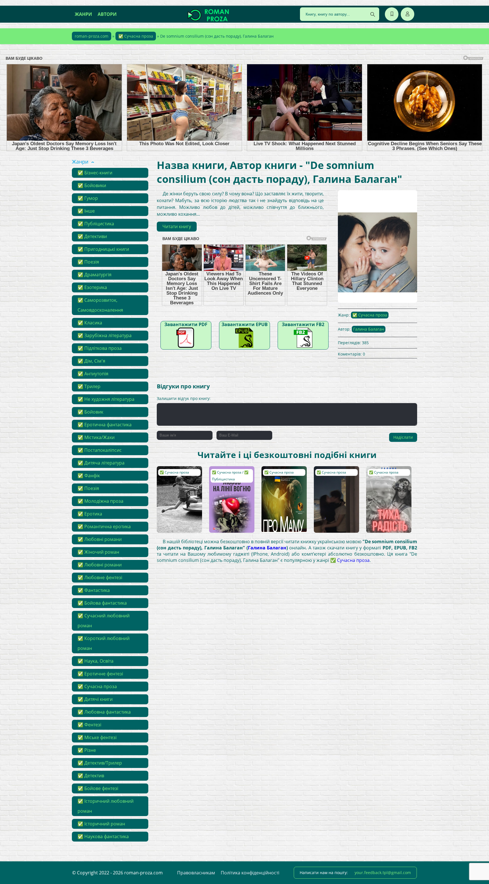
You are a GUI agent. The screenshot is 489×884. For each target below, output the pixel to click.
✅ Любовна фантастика (104, 712)
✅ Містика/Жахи (96, 437)
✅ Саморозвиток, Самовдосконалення (100, 305)
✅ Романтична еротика (104, 526)
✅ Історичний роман (101, 824)
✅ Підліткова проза (100, 348)
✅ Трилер (89, 386)
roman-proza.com (91, 36)
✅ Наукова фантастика (103, 836)
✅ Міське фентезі (97, 737)
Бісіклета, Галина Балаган (176, 474)
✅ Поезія (88, 262)
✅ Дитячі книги (95, 699)
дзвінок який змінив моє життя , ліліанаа (336, 474)
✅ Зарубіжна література (105, 335)
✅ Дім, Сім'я (91, 361)
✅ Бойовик (90, 412)
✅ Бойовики (92, 185)
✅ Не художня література (106, 399)
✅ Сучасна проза (135, 36)
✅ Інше (86, 211)
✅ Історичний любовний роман (106, 806)
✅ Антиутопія (93, 374)
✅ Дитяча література (101, 463)
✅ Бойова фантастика (102, 603)
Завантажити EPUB (245, 324)
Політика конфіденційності (250, 873)
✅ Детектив (91, 775)
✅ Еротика (90, 514)
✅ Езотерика (92, 287)
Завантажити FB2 (303, 324)
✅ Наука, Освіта (95, 661)
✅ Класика (90, 323)
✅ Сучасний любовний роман (104, 621)
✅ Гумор (88, 198)
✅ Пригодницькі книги (103, 249)
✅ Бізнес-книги (95, 173)
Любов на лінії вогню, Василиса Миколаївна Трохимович (228, 480)
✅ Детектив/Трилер (100, 763)
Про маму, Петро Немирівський (280, 474)
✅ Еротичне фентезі (100, 674)
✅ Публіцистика (96, 224)
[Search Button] (372, 14)
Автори (107, 14)
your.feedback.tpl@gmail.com (383, 872)
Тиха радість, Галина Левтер (383, 474)
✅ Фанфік (89, 475)
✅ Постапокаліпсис (100, 450)
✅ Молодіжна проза (100, 501)
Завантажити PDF (185, 324)
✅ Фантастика (94, 590)
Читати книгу (176, 226)
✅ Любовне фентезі (100, 577)
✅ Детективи (92, 236)
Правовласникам (196, 873)
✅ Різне (87, 750)
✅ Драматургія (94, 274)
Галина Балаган (368, 329)
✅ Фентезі (89, 725)
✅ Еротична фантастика (105, 424)
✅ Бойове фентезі (98, 788)
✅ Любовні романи (100, 539)
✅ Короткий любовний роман (104, 643)
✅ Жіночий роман (98, 552)
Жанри (83, 14)
